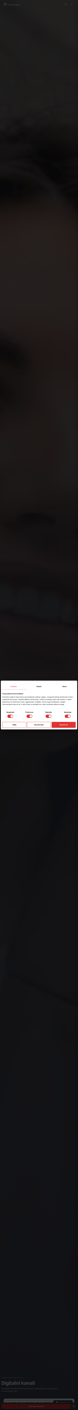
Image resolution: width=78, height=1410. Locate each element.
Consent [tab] (13, 686)
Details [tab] (39, 686)
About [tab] (64, 686)
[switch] (29, 716)
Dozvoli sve (64, 725)
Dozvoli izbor (39, 725)
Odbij (14, 725)
